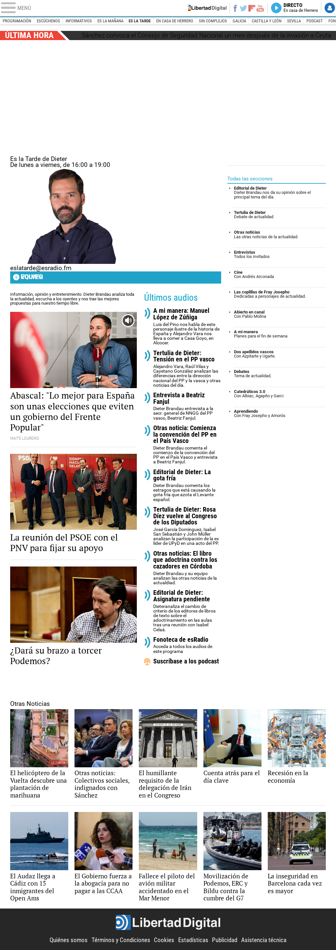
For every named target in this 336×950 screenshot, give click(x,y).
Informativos (79, 20)
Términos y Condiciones (121, 940)
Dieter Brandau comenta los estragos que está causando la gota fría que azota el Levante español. (184, 485)
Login (330, 8)
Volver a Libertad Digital (205, 8)
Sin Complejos (213, 20)
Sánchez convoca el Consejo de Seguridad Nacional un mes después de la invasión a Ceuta (206, 35)
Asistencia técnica (263, 940)
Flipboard (251, 8)
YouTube (260, 8)
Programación (17, 20)
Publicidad (224, 940)
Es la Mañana (110, 20)
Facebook (235, 8)
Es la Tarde (140, 20)
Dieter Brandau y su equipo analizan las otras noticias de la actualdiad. (185, 568)
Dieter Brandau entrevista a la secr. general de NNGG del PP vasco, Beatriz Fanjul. (183, 406)
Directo (301, 8)
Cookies (164, 940)
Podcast (314, 20)
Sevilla (294, 20)
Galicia (239, 20)
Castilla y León (267, 20)
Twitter (243, 8)
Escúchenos (48, 20)
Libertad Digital (168, 922)
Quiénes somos (69, 940)
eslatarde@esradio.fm (41, 268)
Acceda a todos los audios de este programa (182, 645)
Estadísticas (193, 940)
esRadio (168, 8)
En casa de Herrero (174, 20)
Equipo (32, 277)
